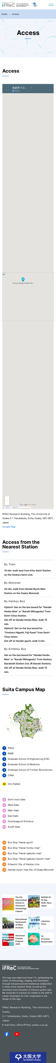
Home (4, 14)
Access (15, 14)
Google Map (9, 526)
